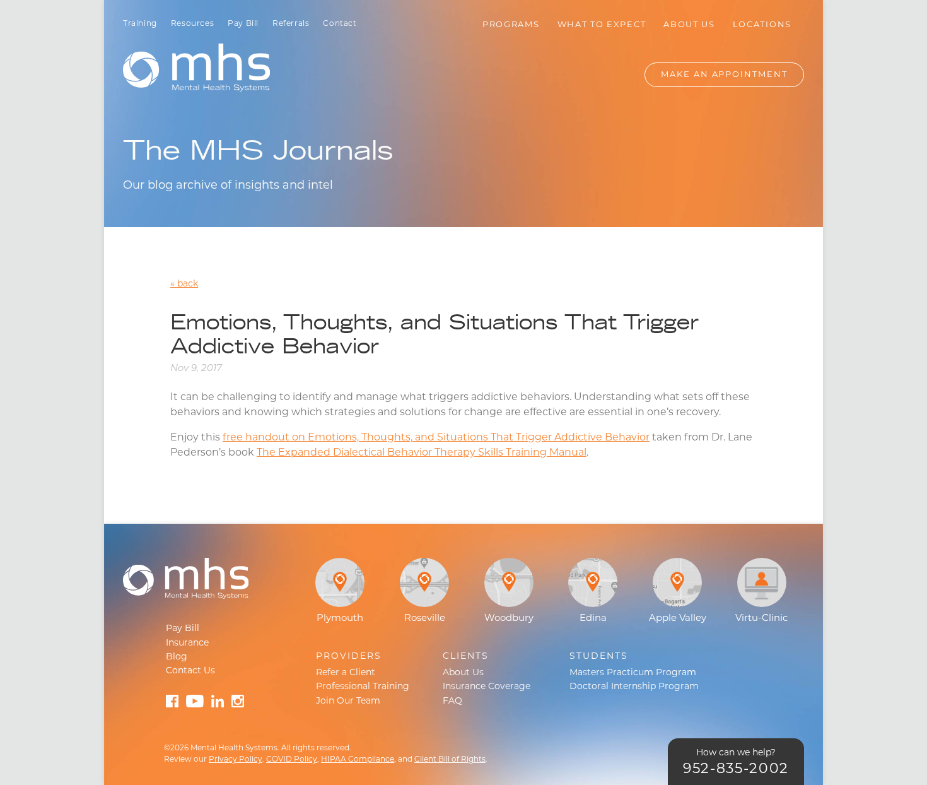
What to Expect (601, 25)
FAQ (452, 701)
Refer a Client (345, 673)
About (689, 25)
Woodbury (508, 618)
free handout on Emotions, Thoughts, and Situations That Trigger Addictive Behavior (436, 438)
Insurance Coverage (486, 687)
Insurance (187, 643)
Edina (593, 618)
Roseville (424, 618)
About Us (463, 673)
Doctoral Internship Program (634, 687)
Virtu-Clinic (761, 618)
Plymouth (340, 618)
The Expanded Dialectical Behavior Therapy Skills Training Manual (421, 453)
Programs (511, 25)
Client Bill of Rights (450, 760)
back (187, 284)
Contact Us (190, 671)
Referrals (290, 24)
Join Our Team (348, 701)
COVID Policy (291, 760)
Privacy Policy (235, 760)
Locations (762, 25)
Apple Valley (677, 618)
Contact (339, 24)
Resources (192, 24)
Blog (176, 657)
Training (140, 24)
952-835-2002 (736, 769)
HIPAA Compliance (357, 760)
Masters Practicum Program (632, 673)
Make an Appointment (724, 75)
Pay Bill (243, 24)
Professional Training (362, 687)
